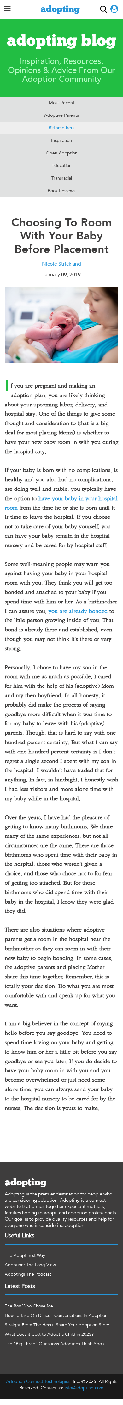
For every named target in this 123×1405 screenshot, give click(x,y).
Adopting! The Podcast (28, 1274)
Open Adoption (62, 153)
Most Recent (61, 103)
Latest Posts (20, 1286)
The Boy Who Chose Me (29, 1306)
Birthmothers (61, 128)
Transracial (61, 178)
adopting (60, 9)
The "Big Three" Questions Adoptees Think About (55, 1344)
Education (61, 166)
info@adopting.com (84, 1388)
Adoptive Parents (61, 115)
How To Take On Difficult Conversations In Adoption (56, 1315)
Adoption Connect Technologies (38, 1382)
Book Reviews (61, 191)
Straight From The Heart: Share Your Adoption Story (57, 1325)
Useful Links (19, 1236)
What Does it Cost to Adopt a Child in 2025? (49, 1334)
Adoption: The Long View (30, 1265)
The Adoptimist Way (25, 1255)
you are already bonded (78, 611)
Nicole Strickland (61, 264)
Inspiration (61, 140)
